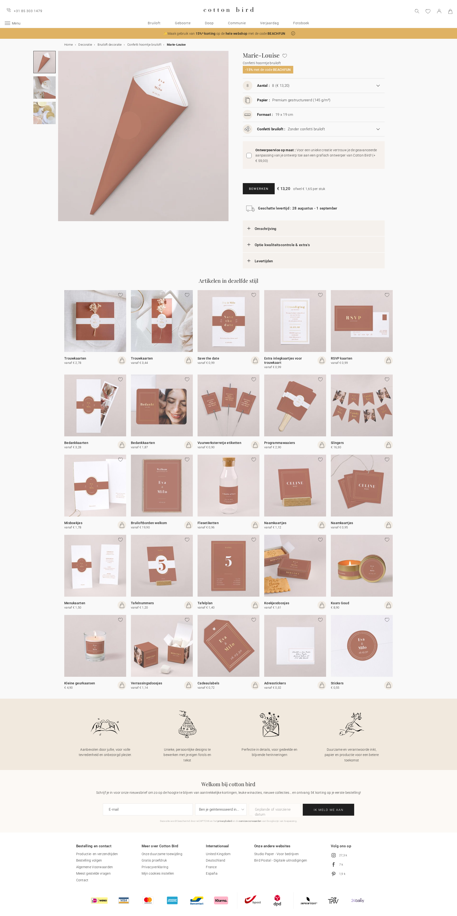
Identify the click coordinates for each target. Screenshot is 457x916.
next (61, 139)
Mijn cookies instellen (158, 873)
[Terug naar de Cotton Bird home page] (228, 16)
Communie (237, 23)
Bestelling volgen (89, 860)
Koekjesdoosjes (276, 603)
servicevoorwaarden (250, 821)
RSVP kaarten (342, 358)
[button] (293, 33)
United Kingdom (218, 854)
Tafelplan (205, 603)
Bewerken (258, 188)
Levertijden (264, 261)
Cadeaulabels (208, 683)
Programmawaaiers (279, 443)
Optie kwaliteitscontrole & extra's (282, 245)
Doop (209, 23)
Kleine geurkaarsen (79, 683)
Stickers (337, 683)
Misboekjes (73, 523)
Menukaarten (74, 603)
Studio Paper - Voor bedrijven (276, 854)
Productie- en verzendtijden (97, 854)
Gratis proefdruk (154, 860)
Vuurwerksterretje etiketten (219, 443)
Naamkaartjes (275, 523)
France (211, 867)
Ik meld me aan (328, 810)
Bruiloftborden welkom (149, 523)
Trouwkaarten (75, 358)
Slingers (337, 443)
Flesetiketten (208, 523)
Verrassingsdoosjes (146, 683)
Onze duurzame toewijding (162, 854)
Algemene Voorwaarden (94, 867)
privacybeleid (225, 821)
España (212, 873)
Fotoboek (301, 23)
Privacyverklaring (155, 867)
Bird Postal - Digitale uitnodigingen (280, 860)
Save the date (208, 358)
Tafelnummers (142, 603)
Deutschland (215, 860)
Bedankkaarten (76, 443)
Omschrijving (266, 229)
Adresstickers (275, 683)
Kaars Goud (340, 603)
